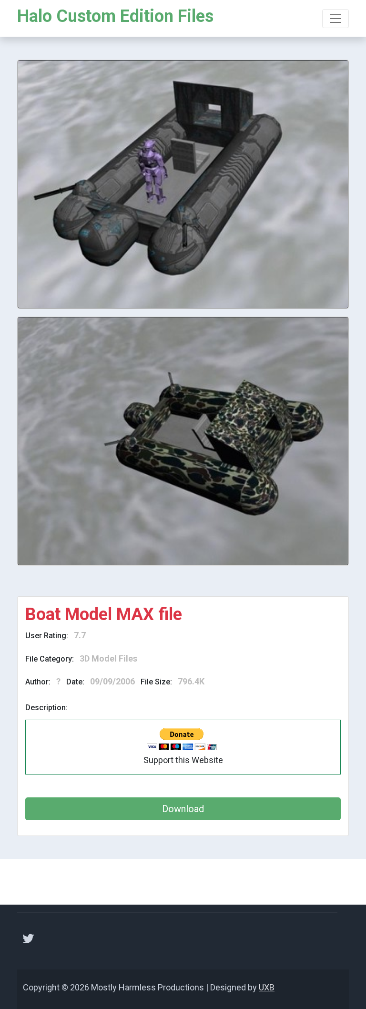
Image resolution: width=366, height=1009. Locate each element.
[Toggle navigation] (335, 18)
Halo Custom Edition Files (115, 16)
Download (183, 809)
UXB (266, 987)
